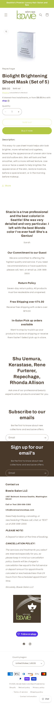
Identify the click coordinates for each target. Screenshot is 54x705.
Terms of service (21, 692)
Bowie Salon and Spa (25, 684)
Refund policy (24, 687)
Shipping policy (36, 692)
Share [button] (8, 186)
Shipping (5, 92)
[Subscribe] (45, 437)
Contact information (28, 696)
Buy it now (27, 131)
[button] (6, 15)
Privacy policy (38, 687)
